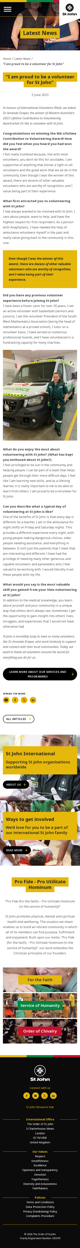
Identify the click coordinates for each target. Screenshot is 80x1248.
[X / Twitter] (44, 1095)
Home (7, 59)
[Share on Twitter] (24, 700)
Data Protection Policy (40, 1207)
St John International (30, 753)
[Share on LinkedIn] (33, 700)
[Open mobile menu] (7, 9)
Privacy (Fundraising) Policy (40, 1211)
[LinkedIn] (53, 1095)
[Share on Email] (6, 700)
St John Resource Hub (40, 1107)
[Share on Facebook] (15, 700)
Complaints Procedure (40, 1216)
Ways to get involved (30, 819)
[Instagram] (35, 1095)
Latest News (22, 59)
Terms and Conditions (40, 1202)
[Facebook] (26, 1095)
